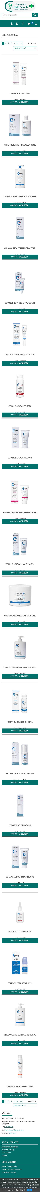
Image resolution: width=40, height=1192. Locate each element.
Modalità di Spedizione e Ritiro (12, 1169)
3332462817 (12, 1133)
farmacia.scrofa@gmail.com (14, 1130)
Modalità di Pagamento (9, 1166)
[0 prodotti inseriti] (29, 24)
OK (29, 1190)
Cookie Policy (6, 1153)
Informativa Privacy (8, 1150)
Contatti (4, 1156)
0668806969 (8, 1127)
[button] (25, 48)
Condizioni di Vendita (9, 1172)
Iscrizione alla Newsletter (10, 1147)
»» (21, 43)
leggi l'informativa (33, 1185)
